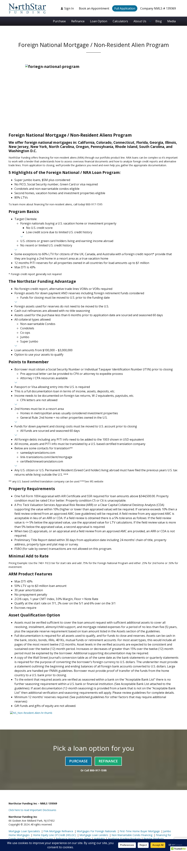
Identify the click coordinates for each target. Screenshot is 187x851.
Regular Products (153, 838)
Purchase (59, 21)
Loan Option (98, 21)
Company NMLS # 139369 (158, 8)
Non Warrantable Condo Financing (131, 835)
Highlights (99, 838)
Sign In (69, 8)
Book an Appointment (94, 8)
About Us (139, 21)
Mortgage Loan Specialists (24, 831)
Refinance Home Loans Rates (73, 838)
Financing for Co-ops (40, 838)
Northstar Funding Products (124, 838)
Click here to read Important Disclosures (32, 810)
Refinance (78, 21)
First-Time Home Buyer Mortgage (139, 831)
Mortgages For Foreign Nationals (96, 831)
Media (171, 21)
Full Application (124, 8)
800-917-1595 (98, 770)
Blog (158, 21)
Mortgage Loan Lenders (93, 835)
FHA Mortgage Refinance (58, 831)
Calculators (120, 21)
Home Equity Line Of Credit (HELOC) (54, 835)
